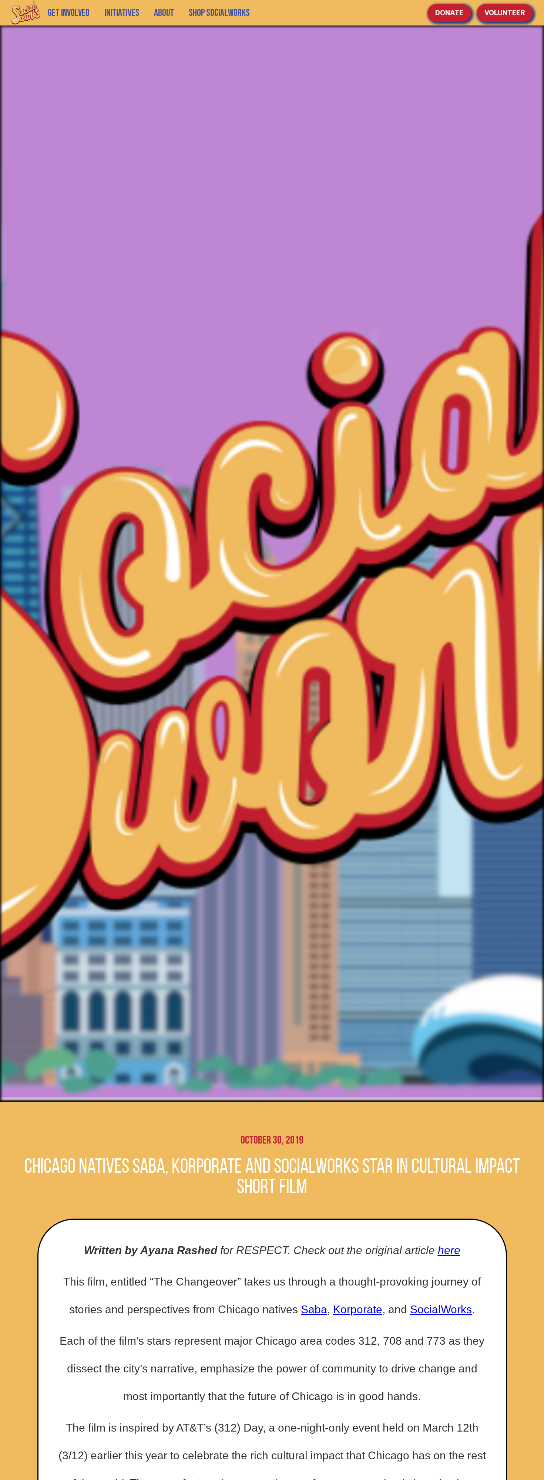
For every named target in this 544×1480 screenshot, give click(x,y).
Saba (314, 1309)
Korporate (357, 1309)
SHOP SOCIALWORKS (219, 13)
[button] (122, 13)
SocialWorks (441, 1309)
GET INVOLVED (69, 13)
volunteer (504, 13)
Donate (449, 13)
